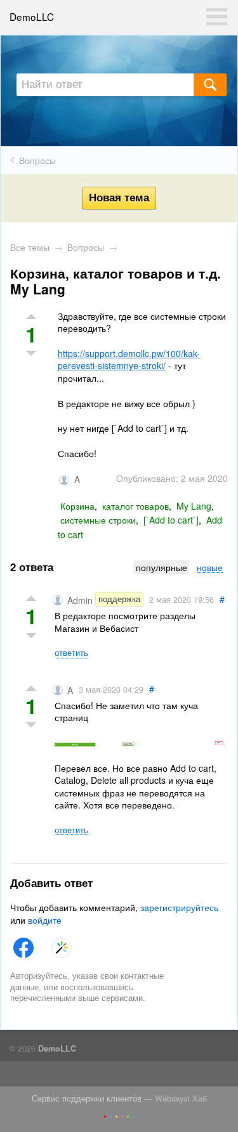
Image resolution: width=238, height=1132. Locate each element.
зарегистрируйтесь (179, 907)
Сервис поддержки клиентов (87, 1098)
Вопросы (37, 160)
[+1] (30, 599)
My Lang (193, 506)
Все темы (30, 247)
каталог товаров (135, 506)
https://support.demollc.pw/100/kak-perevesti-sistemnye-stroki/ (129, 359)
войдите (45, 920)
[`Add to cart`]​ (171, 519)
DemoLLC (32, 16)
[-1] (30, 637)
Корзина (77, 506)
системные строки (98, 519)
